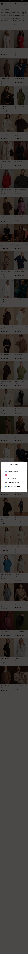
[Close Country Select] (25, 463)
